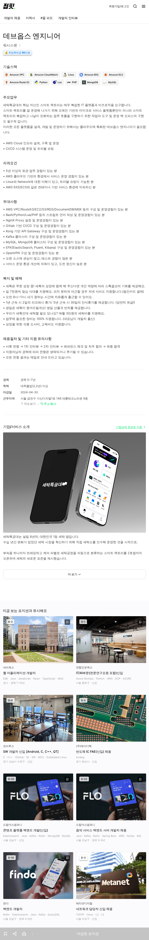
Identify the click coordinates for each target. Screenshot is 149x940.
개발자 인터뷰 (68, 18)
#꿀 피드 (47, 18)
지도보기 (30, 404)
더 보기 (72, 574)
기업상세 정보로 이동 (129, 427)
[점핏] (9, 6)
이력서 (30, 18)
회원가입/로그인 (119, 6)
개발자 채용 (12, 18)
